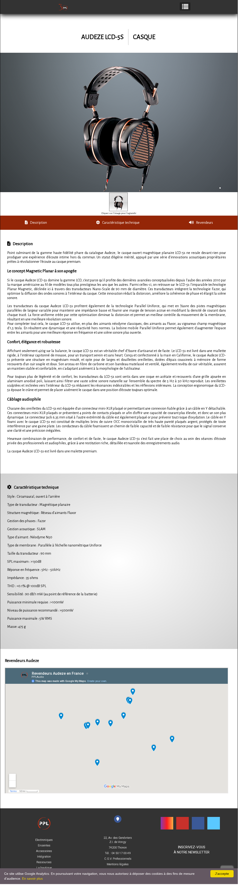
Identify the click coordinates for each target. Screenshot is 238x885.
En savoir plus (32, 878)
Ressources (44, 862)
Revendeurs (204, 222)
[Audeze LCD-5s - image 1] (118, 202)
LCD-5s (114, 37)
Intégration (44, 857)
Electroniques (44, 840)
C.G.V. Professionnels (117, 859)
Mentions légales (118, 864)
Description (38, 222)
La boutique (44, 868)
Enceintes (44, 845)
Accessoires (44, 851)
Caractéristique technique (121, 222)
